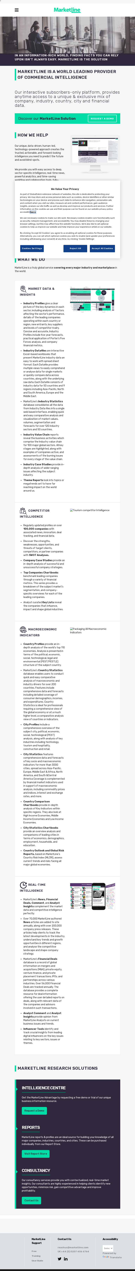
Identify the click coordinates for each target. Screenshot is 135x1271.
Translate (112, 1257)
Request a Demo (102, 118)
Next (113, 155)
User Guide (37, 1260)
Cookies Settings (32, 248)
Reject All (75, 248)
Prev (76, 155)
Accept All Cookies (102, 248)
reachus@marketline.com (73, 1247)
